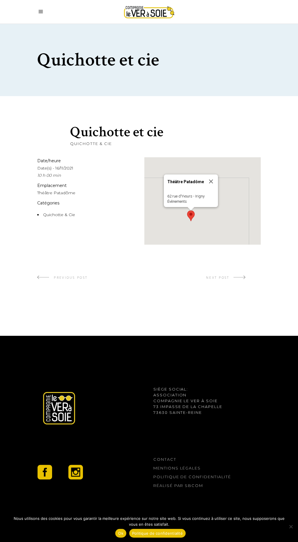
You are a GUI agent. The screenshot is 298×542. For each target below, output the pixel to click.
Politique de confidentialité (192, 476)
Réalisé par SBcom (178, 485)
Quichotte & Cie (91, 143)
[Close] (211, 181)
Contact (164, 459)
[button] (191, 215)
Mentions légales (177, 468)
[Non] (291, 526)
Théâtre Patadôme (56, 192)
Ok (120, 533)
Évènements (177, 201)
